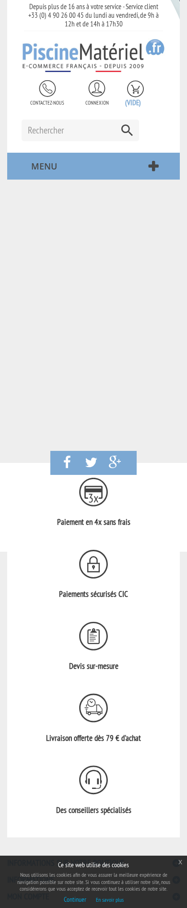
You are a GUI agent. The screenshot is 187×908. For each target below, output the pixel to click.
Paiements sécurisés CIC (93, 594)
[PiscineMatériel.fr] (93, 55)
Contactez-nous (47, 102)
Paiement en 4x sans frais (93, 522)
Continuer (75, 899)
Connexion (97, 102)
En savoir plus (110, 899)
